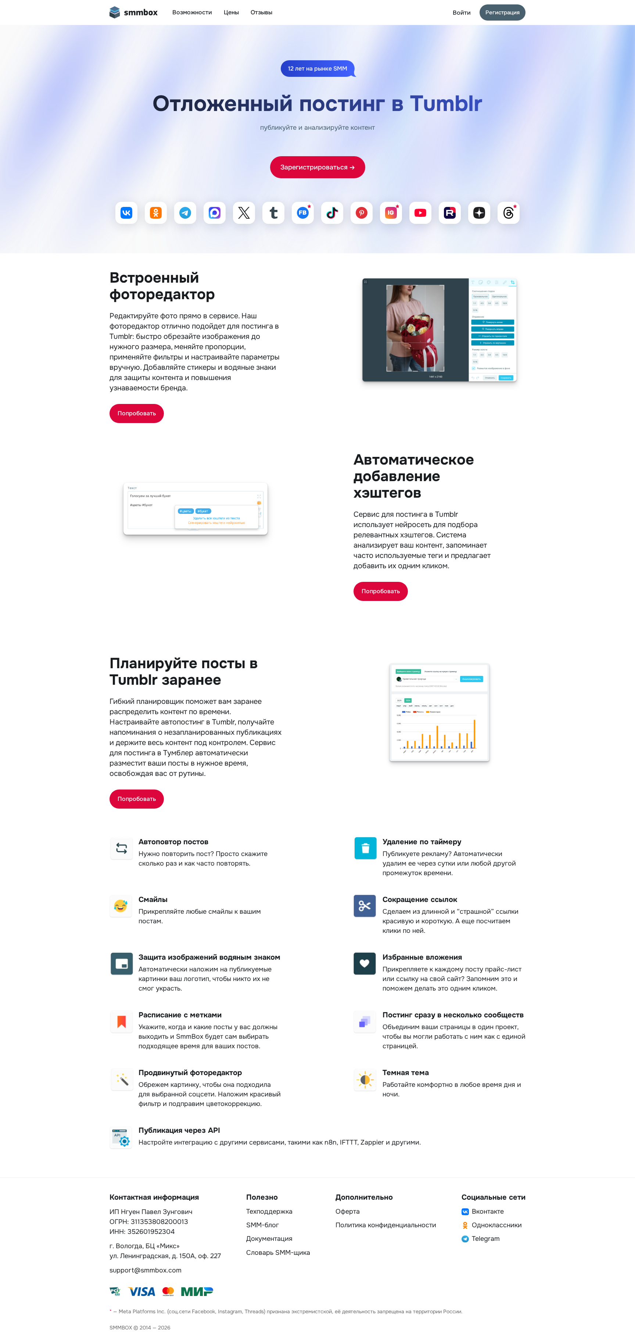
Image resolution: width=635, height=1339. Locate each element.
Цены (231, 12)
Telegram (486, 1239)
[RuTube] (450, 213)
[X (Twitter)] (244, 213)
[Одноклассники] (156, 213)
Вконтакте (488, 1211)
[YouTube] (420, 213)
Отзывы (261, 12)
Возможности (192, 12)
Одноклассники (497, 1225)
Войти (462, 13)
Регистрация (502, 12)
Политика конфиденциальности (386, 1225)
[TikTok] (332, 213)
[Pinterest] (362, 213)
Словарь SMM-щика (278, 1253)
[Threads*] (509, 213)
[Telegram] (185, 213)
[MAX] (215, 213)
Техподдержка (269, 1211)
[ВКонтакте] (126, 213)
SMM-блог (262, 1225)
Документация (269, 1239)
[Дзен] (479, 213)
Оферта (348, 1211)
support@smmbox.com (146, 1270)
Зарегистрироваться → (317, 167)
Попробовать (137, 413)
